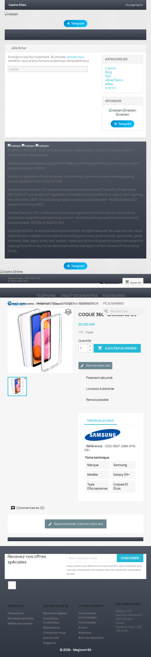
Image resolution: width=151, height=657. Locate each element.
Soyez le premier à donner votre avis (78, 524)
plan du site (51, 638)
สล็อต (109, 84)
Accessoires (113, 295)
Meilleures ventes (20, 623)
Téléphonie (46, 295)
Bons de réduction (91, 638)
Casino (110, 68)
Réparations (51, 627)
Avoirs (82, 627)
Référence (94, 446)
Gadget (67, 303)
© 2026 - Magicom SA (75, 650)
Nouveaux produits (21, 618)
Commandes (87, 622)
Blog (108, 72)
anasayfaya (75, 57)
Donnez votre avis (98, 365)
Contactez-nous (54, 632)
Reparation (89, 303)
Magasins (49, 643)
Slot (108, 76)
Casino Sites (17, 5)
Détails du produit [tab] (100, 420)
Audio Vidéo (46, 303)
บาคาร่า (110, 88)
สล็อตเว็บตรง (114, 80)
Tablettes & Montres (79, 295)
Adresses (85, 632)
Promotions (16, 613)
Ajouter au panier (117, 348)
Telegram (77, 23)
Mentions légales (55, 613)
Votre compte (91, 606)
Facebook (12, 585)
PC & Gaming (113, 303)
